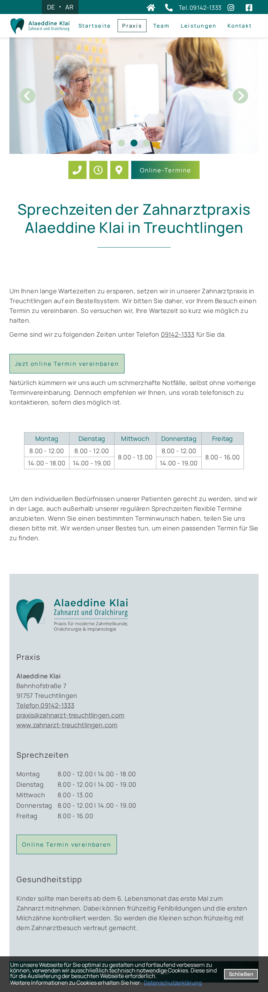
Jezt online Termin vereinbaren (67, 363)
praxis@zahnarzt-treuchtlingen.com (70, 715)
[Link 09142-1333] (77, 170)
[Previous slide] (27, 96)
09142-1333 (178, 334)
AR (69, 7)
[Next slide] (240, 96)
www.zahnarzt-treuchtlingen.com (66, 725)
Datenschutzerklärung (173, 982)
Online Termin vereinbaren (66, 844)
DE (51, 7)
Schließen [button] (241, 974)
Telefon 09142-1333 (45, 705)
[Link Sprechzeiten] (98, 170)
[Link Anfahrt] (119, 170)
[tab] (121, 143)
